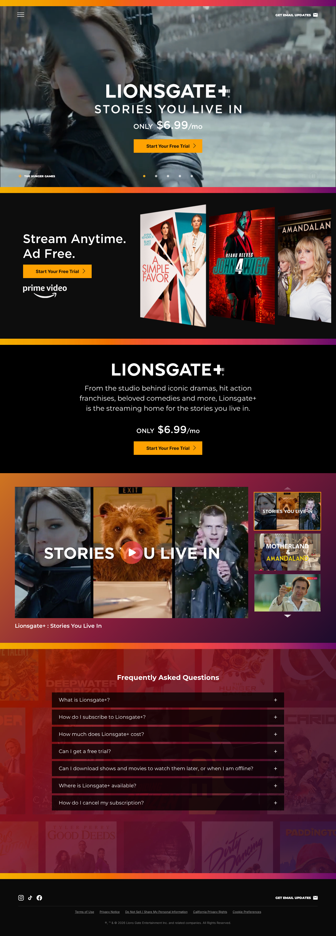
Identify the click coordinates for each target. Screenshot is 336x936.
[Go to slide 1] (144, 176)
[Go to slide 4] (180, 176)
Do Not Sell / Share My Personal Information (156, 912)
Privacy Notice (110, 912)
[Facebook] (39, 898)
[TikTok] (30, 898)
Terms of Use (84, 912)
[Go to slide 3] (168, 176)
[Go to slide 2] (156, 176)
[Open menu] (22, 14)
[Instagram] (21, 898)
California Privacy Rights (210, 912)
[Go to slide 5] (192, 176)
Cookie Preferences (247, 912)
